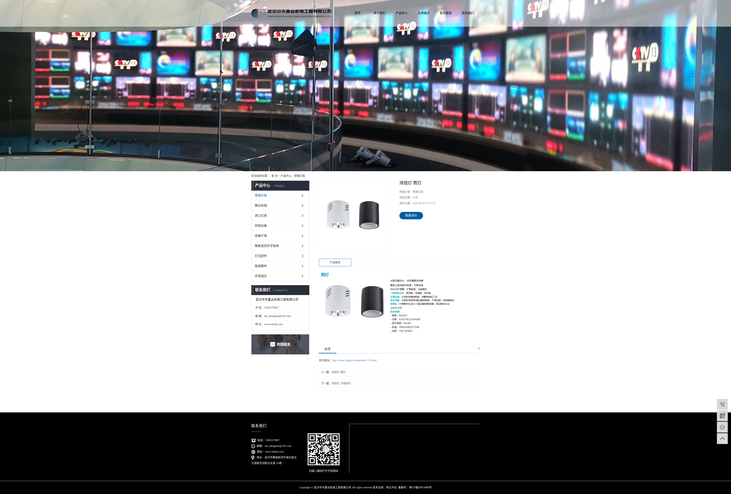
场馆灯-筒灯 (339, 372)
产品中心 (402, 13)
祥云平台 (391, 487)
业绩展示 (424, 13)
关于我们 (379, 13)
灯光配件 (261, 256)
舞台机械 (261, 205)
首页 (357, 13)
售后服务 (446, 13)
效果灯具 (261, 235)
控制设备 (261, 225)
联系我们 (468, 13)
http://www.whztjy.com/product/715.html (354, 360)
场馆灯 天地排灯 (341, 383)
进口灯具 (261, 215)
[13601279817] (722, 404)
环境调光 (261, 276)
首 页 (274, 175)
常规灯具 (299, 175)
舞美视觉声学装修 (267, 245)
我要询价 (411, 215)
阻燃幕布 (261, 266)
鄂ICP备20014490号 (420, 487)
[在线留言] (722, 427)
